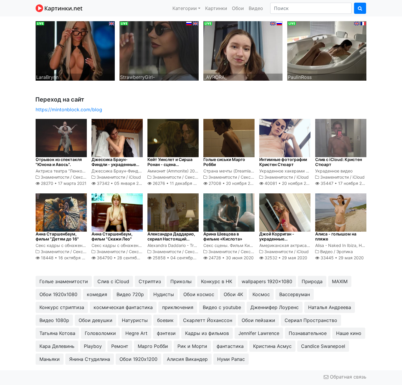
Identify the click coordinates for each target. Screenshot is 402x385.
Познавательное (308, 333)
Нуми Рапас (231, 359)
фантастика (230, 346)
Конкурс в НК (216, 281)
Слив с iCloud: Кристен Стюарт (338, 162)
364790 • (124, 257)
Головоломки (100, 333)
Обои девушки (95, 320)
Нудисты (163, 294)
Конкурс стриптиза (61, 307)
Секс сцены (85, 177)
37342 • (121, 183)
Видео (256, 8)
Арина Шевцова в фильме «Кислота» (222, 236)
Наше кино (348, 333)
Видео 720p (130, 294)
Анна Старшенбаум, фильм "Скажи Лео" (112, 236)
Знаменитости (55, 177)
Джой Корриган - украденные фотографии (276, 238)
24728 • (230, 257)
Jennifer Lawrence (258, 333)
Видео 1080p (54, 320)
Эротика (344, 251)
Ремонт (119, 346)
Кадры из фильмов (207, 333)
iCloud (135, 177)
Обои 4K (233, 294)
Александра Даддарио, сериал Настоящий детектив (171, 238)
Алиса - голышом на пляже (335, 236)
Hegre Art (136, 333)
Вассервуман (294, 294)
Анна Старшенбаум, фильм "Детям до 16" (57, 236)
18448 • (66, 257)
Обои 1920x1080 (58, 294)
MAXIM (340, 281)
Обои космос (198, 294)
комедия (97, 294)
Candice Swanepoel (323, 346)
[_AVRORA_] (243, 50)
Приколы (181, 281)
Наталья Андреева (329, 307)
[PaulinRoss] (326, 50)
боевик (165, 320)
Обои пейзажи (258, 320)
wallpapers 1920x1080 (267, 281)
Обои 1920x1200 (138, 359)
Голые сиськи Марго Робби (224, 162)
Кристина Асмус (272, 346)
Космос (261, 294)
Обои (238, 8)
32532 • (285, 257)
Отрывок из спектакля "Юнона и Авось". (59, 162)
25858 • (179, 257)
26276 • (177, 183)
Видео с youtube (222, 307)
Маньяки (49, 359)
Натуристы (135, 320)
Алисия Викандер (187, 359)
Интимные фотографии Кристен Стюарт (283, 162)
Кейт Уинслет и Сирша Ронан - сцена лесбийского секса (169, 164)
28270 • (63, 183)
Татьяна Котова (57, 333)
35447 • (344, 183)
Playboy (93, 346)
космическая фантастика (123, 307)
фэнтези (166, 333)
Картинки (216, 8)
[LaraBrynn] (75, 50)
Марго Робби (153, 346)
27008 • (232, 183)
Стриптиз (150, 281)
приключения (177, 307)
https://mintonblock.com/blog (69, 109)
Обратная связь (347, 377)
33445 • (341, 257)
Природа (312, 281)
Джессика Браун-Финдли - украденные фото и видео (114, 164)
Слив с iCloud (113, 281)
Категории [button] (184, 8)
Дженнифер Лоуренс (274, 307)
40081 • (288, 183)
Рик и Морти (192, 346)
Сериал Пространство (311, 320)
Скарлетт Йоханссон (207, 320)
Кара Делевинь (56, 346)
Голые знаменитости (63, 281)
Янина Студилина (89, 359)
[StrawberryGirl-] (159, 50)
